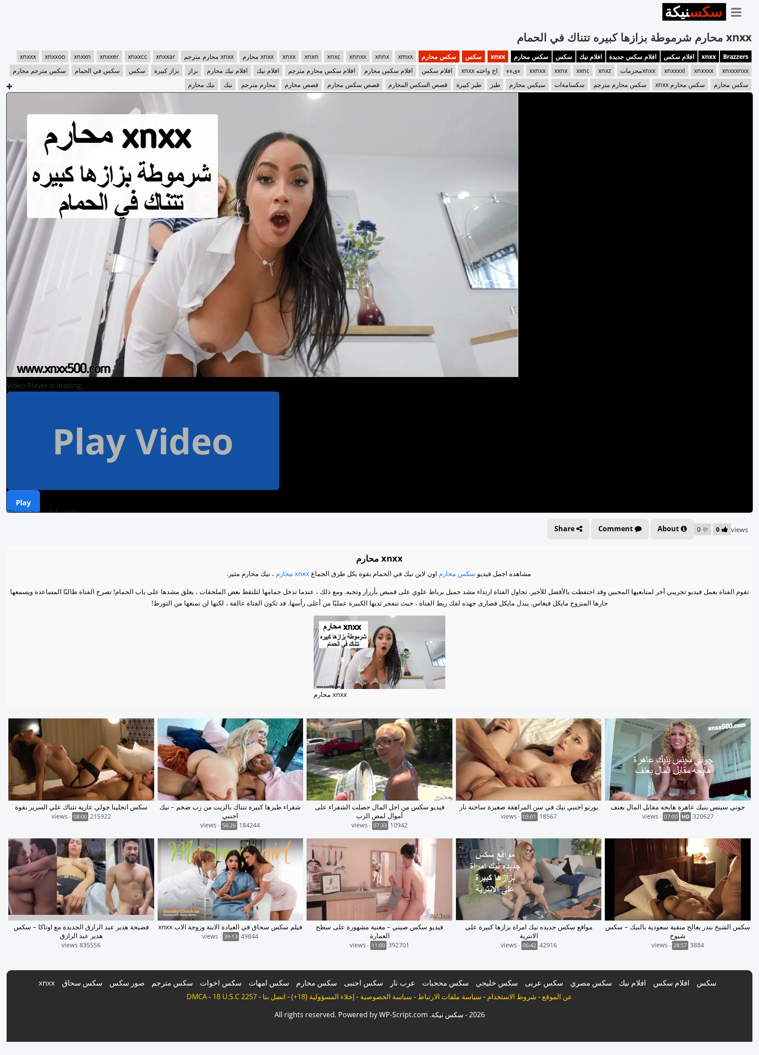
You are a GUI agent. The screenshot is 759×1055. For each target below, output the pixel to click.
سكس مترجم (172, 983)
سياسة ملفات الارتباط (449, 996)
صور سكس (127, 983)
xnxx (708, 56)
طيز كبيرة (468, 84)
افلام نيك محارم (227, 70)
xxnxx (537, 70)
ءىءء (513, 70)
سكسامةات (569, 84)
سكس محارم (531, 56)
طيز (495, 84)
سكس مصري (591, 983)
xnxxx (28, 56)
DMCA (197, 996)
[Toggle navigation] (739, 10)
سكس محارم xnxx (680, 84)
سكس (564, 56)
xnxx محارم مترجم (209, 56)
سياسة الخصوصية (386, 996)
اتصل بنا (274, 996)
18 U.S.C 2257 (235, 996)
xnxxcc (137, 56)
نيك (228, 84)
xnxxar (165, 56)
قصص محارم (301, 84)
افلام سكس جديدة (633, 56)
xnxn (311, 56)
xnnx (382, 56)
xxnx (560, 70)
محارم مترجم (258, 84)
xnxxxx (703, 70)
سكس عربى (544, 983)
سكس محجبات (445, 983)
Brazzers (735, 56)
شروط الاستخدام (511, 996)
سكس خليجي (497, 983)
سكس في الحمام (97, 70)
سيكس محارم (527, 84)
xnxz (604, 70)
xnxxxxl (674, 70)
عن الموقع (557, 996)
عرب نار (402, 983)
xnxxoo (55, 56)
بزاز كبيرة (166, 70)
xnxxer (109, 56)
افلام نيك (590, 56)
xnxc (333, 56)
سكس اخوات (221, 983)
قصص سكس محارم (353, 84)
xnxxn (82, 56)
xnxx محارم (258, 56)
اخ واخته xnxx (479, 70)
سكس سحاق (82, 983)
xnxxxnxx (735, 70)
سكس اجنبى (363, 983)
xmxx (405, 56)
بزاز (193, 70)
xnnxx (357, 56)
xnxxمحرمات (637, 70)
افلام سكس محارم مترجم (321, 70)
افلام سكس (679, 56)
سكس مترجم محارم (39, 70)
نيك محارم (201, 84)
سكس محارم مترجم (620, 84)
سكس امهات (269, 983)
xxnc (582, 70)
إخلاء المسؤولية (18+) (322, 996)
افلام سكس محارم (388, 70)
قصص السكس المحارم (418, 84)
